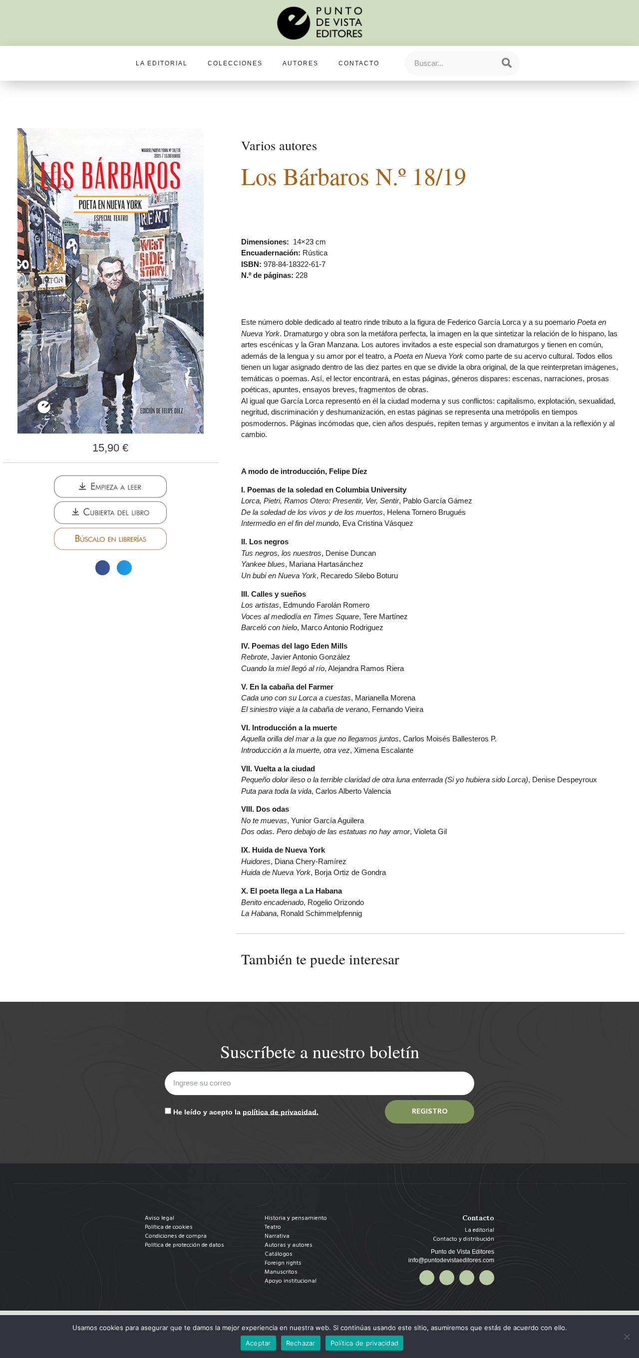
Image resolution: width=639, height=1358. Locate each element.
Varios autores (279, 145)
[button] (102, 567)
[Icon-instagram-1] (466, 1277)
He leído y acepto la (246, 1112)
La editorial (162, 63)
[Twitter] (446, 1277)
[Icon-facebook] (426, 1277)
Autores (301, 63)
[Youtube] (486, 1277)
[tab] (7, 459)
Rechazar (301, 1343)
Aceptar (258, 1343)
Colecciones (235, 63)
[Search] (506, 63)
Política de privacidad (364, 1343)
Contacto (358, 63)
